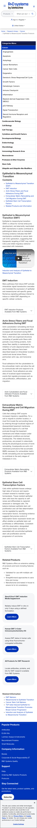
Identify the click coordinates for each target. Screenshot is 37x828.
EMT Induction (11, 188)
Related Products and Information (19, 206)
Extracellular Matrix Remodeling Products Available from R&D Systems (17, 471)
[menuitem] (3, 31)
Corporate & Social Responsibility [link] (15, 758)
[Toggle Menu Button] (4, 6)
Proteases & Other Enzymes (13, 160)
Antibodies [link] (6, 730)
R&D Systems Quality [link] (10, 761)
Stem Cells (6, 164)
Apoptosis (7, 56)
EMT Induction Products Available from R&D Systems (16, 311)
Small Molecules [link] (8, 744)
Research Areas (12, 31)
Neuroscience (7, 155)
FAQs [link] (4, 771)
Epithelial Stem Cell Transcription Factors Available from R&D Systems (17, 549)
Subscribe (8, 797)
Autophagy (7, 60)
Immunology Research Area (13, 151)
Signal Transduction (10, 110)
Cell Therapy (7, 130)
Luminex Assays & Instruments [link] (13, 737)
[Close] (34, 802)
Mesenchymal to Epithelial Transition (20, 700)
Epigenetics (7, 73)
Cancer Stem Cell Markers (16, 702)
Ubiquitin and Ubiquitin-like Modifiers (17, 168)
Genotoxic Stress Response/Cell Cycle (17, 77)
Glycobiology (7, 147)
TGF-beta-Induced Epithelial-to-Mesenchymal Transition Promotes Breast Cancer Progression (19, 707)
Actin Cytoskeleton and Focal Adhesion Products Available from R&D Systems (16, 394)
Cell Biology (7, 125)
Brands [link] (4, 754)
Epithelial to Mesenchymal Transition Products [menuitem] (18, 33)
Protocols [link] (5, 778)
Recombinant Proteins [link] (10, 740)
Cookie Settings (18, 824)
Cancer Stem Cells (10, 69)
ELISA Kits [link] (6, 733)
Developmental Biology (11, 138)
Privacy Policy (18, 816)
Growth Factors (9, 82)
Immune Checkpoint (10, 90)
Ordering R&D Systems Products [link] (14, 775)
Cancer (22, 31)
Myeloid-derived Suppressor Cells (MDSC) (16, 100)
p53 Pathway (8, 106)
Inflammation (8, 95)
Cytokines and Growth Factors (14, 134)
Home (3, 31)
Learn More (11, 617)
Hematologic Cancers (11, 86)
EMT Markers (11, 697)
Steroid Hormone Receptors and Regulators (15, 115)
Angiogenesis (8, 52)
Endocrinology (8, 143)
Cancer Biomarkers (10, 65)
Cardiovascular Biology (11, 121)
